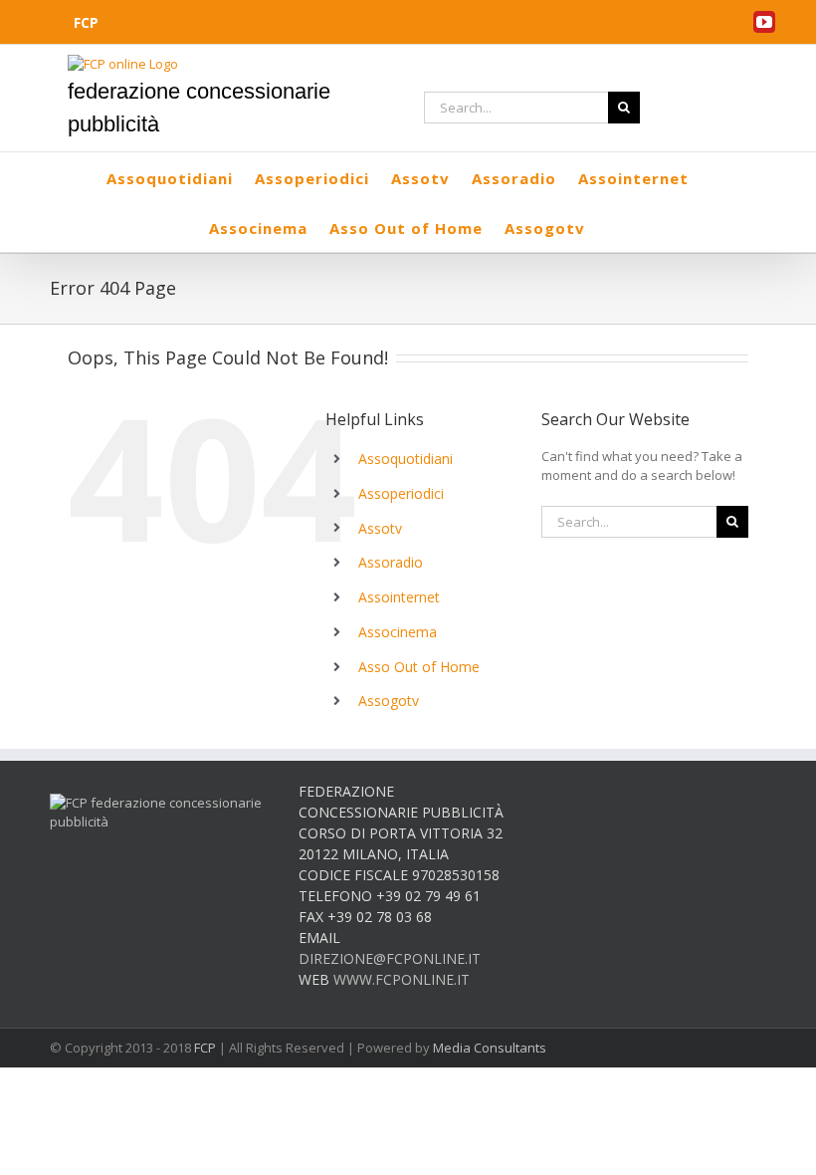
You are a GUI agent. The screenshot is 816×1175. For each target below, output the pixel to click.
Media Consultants (489, 1048)
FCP (205, 1048)
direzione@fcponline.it (390, 958)
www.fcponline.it (401, 979)
